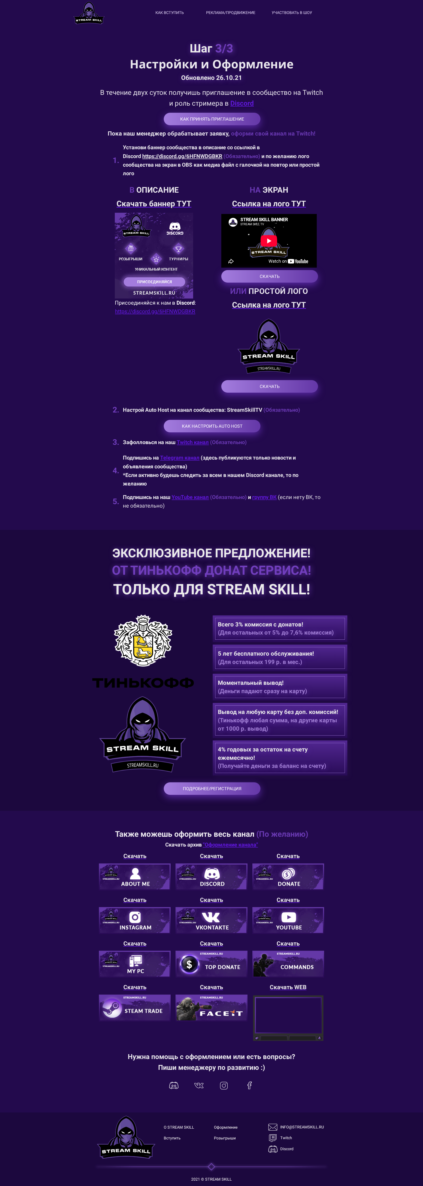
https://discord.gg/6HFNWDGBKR (182, 156)
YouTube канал (190, 497)
